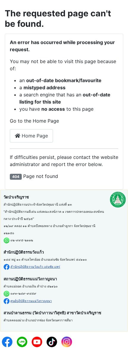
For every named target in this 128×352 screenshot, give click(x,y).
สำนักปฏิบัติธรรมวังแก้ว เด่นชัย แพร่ (35, 267)
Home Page (34, 136)
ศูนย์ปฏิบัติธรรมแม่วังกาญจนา (31, 301)
